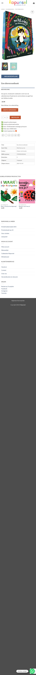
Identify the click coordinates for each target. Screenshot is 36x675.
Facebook (4, 288)
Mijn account (5, 247)
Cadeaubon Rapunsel (7, 253)
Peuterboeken (19, 9)
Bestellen (15, 117)
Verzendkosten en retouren (9, 277)
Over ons (4, 273)
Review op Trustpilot (7, 286)
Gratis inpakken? (9, 110)
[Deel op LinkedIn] (18, 135)
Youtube (3, 293)
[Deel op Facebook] (6, 135)
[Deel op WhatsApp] (2, 135)
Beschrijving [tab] (5, 89)
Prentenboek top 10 (7, 230)
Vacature (4, 267)
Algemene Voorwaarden (18, 300)
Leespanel (4, 236)
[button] (2, 3)
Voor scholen (5, 233)
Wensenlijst (4, 250)
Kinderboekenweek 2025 (8, 227)
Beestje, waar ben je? (24, 206)
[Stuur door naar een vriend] (12, 135)
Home (3, 9)
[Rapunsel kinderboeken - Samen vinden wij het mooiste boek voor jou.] (18, 3)
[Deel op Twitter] (9, 135)
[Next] (31, 35)
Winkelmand (5, 257)
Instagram (4, 291)
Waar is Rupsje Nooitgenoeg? (9, 206)
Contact (3, 270)
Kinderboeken (10, 9)
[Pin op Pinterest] (15, 135)
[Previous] (4, 35)
